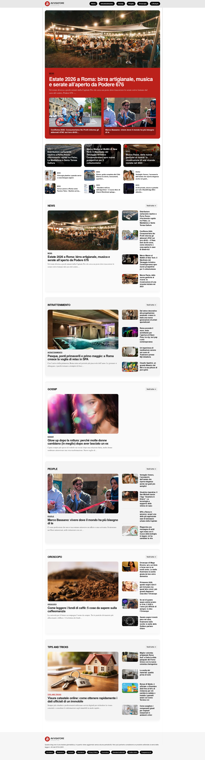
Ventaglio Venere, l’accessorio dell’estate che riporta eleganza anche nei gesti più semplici (147, 480)
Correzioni (105, 752)
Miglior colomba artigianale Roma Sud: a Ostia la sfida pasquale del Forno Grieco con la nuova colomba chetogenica (148, 658)
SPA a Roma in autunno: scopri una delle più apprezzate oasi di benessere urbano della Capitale (148, 516)
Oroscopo (142, 4)
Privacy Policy (93, 752)
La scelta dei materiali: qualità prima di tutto (147, 672)
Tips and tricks (58, 647)
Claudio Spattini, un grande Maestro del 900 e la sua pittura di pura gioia (148, 366)
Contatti (70, 752)
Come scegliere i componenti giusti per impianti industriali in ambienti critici (147, 710)
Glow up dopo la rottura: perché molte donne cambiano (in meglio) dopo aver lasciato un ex (78, 441)
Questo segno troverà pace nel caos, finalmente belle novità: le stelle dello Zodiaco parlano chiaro (148, 623)
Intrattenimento (107, 4)
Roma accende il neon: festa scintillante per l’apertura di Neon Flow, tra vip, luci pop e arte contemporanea (148, 335)
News (93, 4)
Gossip (120, 4)
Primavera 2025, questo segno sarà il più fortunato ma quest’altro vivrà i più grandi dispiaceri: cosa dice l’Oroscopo (148, 588)
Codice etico (133, 752)
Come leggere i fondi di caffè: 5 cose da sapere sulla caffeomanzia (82, 609)
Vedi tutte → (151, 206)
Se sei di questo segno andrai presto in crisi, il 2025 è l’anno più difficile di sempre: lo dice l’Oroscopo (148, 605)
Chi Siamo (49, 752)
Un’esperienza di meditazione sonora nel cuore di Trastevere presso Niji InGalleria (148, 352)
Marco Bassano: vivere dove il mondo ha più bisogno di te (83, 521)
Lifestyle (155, 4)
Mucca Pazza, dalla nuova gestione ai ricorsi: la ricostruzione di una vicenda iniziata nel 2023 (148, 281)
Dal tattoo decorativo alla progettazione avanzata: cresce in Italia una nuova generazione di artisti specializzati (148, 316)
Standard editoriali (119, 752)
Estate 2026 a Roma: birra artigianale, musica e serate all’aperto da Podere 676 (101, 81)
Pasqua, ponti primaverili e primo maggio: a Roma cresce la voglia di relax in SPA (81, 357)
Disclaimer (81, 752)
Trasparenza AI (146, 752)
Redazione (60, 752)
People (131, 4)
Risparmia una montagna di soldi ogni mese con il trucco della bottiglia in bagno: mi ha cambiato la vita (148, 533)
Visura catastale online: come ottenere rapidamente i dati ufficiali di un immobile (82, 699)
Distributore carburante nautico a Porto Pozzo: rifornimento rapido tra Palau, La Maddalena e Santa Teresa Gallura (148, 218)
